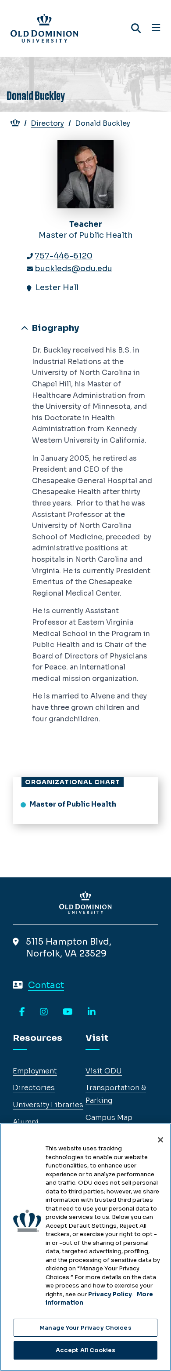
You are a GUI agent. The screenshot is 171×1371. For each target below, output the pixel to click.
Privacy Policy (110, 1294)
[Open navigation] (155, 28)
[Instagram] (44, 1012)
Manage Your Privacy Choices (85, 1327)
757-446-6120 (64, 256)
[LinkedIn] (92, 1012)
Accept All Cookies (85, 1350)
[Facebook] (22, 1012)
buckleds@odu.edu (73, 268)
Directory (47, 123)
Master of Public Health (72, 804)
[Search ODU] (136, 28)
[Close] (160, 1139)
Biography (54, 328)
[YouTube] (68, 1012)
